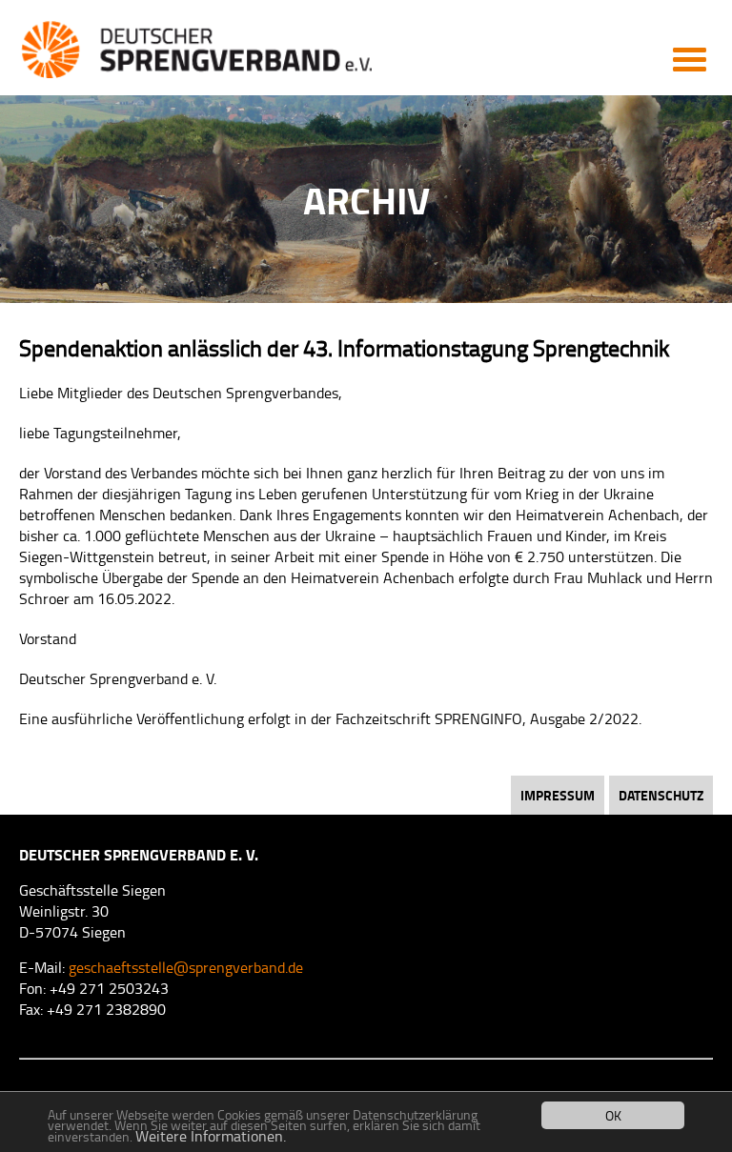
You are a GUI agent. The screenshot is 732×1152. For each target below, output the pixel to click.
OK (613, 1115)
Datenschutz (661, 795)
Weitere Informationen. (210, 1135)
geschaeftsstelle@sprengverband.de (186, 967)
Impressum (557, 795)
